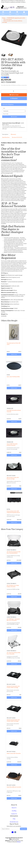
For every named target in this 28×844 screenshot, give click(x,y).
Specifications (6, 137)
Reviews (14, 137)
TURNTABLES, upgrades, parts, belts (16, 18)
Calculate (14, 116)
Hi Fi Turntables (8, 19)
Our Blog (14, 810)
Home (3, 18)
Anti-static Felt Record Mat (13, 376)
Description (5, 134)
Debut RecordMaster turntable (14, 787)
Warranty (13, 134)
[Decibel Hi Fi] (14, 6)
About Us (14, 807)
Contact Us (14, 813)
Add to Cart (14, 95)
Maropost (19, 841)
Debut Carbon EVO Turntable (14, 753)
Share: (3, 77)
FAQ (14, 818)
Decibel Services (14, 821)
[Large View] (3, 54)
